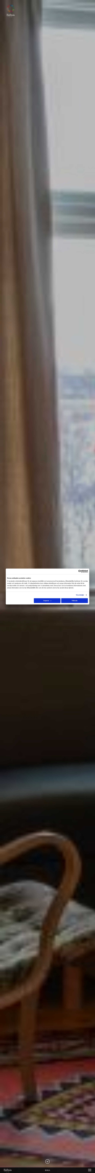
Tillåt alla (74, 600)
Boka (47, 1170)
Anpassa (46, 600)
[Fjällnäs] (6, 1170)
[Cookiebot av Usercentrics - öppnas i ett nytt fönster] (80, 571)
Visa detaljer (80, 595)
